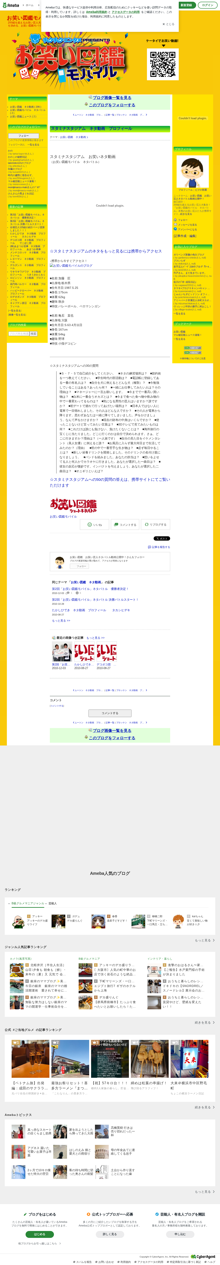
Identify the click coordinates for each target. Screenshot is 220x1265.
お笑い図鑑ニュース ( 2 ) (23, 116)
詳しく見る (110, 1234)
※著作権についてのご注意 (193, 358)
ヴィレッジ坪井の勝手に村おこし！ (192, 306)
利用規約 (126, 1261)
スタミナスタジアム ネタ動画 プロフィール (95, 128)
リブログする (158, 524)
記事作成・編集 (185, 236)
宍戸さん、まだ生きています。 (190, 273)
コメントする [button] (128, 524)
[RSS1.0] (192, 348)
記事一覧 (110, 115)
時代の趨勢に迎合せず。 (21, 175)
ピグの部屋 (201, 190)
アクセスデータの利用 (150, 1261)
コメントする (110, 713)
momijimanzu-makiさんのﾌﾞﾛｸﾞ (24, 187)
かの (10, 150)
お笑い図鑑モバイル (63, 516)
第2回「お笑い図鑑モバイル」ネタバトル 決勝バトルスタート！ (95, 599)
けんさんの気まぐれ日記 (21, 193)
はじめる (39, 1234)
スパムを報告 (84, 1261)
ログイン (207, 5)
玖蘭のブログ (15, 169)
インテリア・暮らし (160, 958)
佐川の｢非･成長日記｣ (185, 282)
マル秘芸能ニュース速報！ (22, 181)
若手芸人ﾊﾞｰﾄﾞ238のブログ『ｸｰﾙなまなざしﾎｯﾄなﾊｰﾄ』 (193, 266)
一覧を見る (33, 144)
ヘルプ (211, 1261)
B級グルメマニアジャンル (28, 903)
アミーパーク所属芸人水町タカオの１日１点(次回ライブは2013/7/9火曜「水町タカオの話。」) (193, 300)
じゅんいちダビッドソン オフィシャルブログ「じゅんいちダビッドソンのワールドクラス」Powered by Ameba (193, 294)
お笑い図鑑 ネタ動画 (73, 137)
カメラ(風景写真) (21, 958)
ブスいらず (179, 260)
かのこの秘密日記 (17, 157)
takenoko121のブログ (19, 163)
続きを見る (186, 214)
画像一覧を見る (17, 314)
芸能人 (53, 903)
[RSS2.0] (192, 353)
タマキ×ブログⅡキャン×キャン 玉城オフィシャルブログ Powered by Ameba (193, 288)
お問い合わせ (106, 1261)
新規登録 (186, 5)
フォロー (23, 135)
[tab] (28, 903)
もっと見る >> (61, 620)
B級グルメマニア (89, 958)
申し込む (180, 1234)
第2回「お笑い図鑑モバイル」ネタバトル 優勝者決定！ (90, 589)
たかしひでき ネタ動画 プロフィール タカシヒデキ (91, 610)
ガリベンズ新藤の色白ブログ (189, 254)
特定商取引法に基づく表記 (185, 1261)
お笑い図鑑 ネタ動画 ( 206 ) (25, 106)
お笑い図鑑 (179, 331)
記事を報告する (161, 547)
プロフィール (186, 190)
